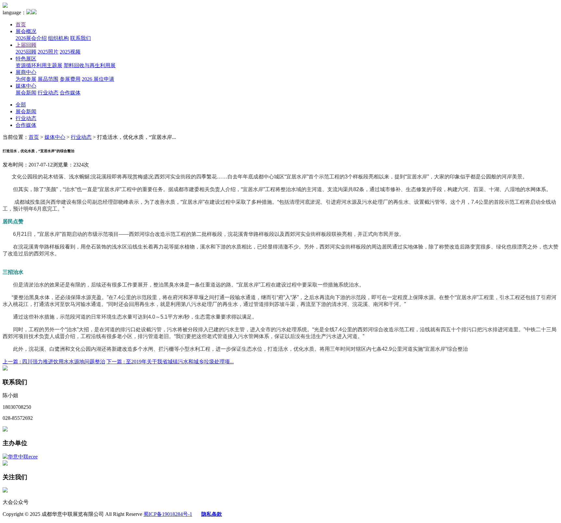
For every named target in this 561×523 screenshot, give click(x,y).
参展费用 (70, 79)
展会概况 (26, 31)
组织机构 (58, 38)
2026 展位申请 (98, 79)
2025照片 (48, 52)
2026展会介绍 (31, 38)
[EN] (34, 12)
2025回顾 (26, 52)
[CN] (28, 12)
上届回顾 (26, 45)
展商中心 (26, 72)
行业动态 (48, 92)
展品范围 (48, 79)
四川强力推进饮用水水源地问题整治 (54, 361)
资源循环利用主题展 (39, 65)
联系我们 (80, 38)
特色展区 (26, 58)
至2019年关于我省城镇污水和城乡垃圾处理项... (170, 361)
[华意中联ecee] (20, 456)
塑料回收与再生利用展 (90, 65)
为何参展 (26, 79)
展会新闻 (26, 92)
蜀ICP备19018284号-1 (167, 514)
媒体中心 (26, 86)
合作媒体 (70, 92)
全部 (21, 104)
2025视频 (70, 52)
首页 (21, 24)
